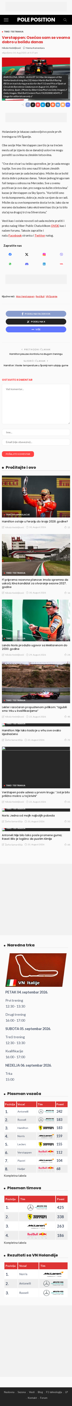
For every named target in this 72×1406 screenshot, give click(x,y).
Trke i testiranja (13, 31)
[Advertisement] (36, 6)
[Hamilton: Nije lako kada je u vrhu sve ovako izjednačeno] (36, 724)
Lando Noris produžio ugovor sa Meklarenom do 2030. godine (34, 647)
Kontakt (32, 1397)
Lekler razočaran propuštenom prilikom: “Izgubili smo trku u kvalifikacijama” (34, 709)
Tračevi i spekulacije (18, 514)
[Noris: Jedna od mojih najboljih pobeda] (36, 810)
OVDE (55, 225)
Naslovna (9, 1392)
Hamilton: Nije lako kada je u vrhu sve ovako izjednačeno (31, 732)
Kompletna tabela (15, 1175)
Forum (43, 1397)
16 (68, 592)
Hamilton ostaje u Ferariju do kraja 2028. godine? (35, 521)
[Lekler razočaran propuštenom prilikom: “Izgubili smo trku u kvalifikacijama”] (36, 682)
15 (68, 527)
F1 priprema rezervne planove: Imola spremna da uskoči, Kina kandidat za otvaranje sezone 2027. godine (35, 583)
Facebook (15, 235)
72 (68, 739)
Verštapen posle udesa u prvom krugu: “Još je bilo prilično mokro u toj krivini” (36, 794)
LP (66, 1392)
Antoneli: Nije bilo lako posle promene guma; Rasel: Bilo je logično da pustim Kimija (32, 837)
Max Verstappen (25, 296)
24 (68, 654)
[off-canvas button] (6, 20)
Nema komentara (35, 47)
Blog (40, 1392)
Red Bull (40, 296)
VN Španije (51, 296)
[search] (65, 20)
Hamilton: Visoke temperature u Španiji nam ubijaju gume (36, 365)
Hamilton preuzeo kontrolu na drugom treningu (35, 354)
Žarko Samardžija (14, 739)
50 (68, 821)
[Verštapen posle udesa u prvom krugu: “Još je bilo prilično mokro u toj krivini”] (36, 767)
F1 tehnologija (54, 1392)
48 (68, 716)
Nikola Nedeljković (11, 47)
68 (68, 844)
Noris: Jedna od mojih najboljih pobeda (28, 815)
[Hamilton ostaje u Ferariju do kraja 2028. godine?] (36, 496)
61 (68, 801)
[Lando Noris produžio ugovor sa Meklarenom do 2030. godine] (36, 620)
